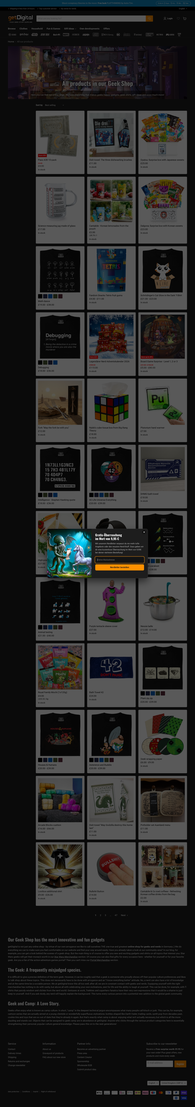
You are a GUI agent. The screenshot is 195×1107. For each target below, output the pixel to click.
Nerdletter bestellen (119, 567)
